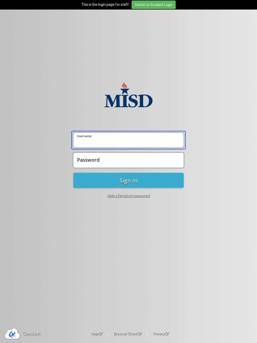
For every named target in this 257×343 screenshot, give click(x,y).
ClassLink (31, 333)
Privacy (159, 334)
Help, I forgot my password (128, 195)
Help (94, 334)
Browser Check (126, 334)
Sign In (128, 180)
